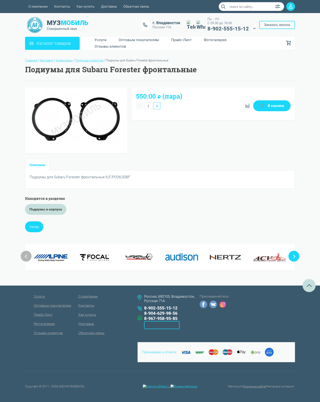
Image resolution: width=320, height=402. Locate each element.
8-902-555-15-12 (228, 29)
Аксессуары (64, 60)
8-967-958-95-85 (160, 318)
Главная (31, 60)
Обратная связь (136, 6)
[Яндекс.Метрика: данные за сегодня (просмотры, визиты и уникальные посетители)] (183, 386)
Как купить (85, 6)
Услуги (100, 40)
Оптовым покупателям (139, 40)
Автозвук (46, 60)
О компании (38, 6)
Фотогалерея (215, 40)
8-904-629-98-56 (160, 313)
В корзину (275, 106)
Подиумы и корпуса (89, 60)
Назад (34, 227)
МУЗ (67, 23)
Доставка (109, 6)
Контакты (62, 6)
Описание (37, 165)
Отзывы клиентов (110, 46)
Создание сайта (254, 386)
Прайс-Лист (181, 40)
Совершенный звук (62, 29)
